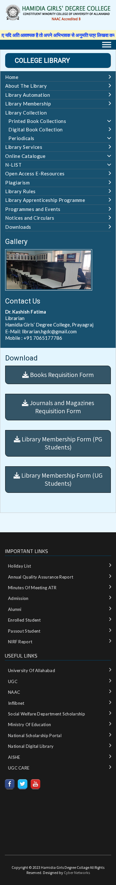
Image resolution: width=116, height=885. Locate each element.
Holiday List (19, 566)
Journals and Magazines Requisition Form (61, 407)
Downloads (18, 227)
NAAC (14, 692)
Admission (18, 598)
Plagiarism (17, 182)
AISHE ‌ (14, 757)
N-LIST (13, 165)
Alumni (15, 609)
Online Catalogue (25, 156)
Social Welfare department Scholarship (46, 713)
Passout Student (24, 631)
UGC (12, 681)
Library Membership (28, 103)
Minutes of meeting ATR (32, 587)
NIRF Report (20, 641)
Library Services (23, 147)
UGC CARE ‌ (19, 767)
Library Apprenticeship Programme (45, 200)
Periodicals (21, 138)
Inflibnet (16, 703)
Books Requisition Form (61, 375)
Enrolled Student (24, 620)
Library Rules (20, 191)
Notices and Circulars (29, 218)
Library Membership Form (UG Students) (61, 479)
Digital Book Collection (35, 129)
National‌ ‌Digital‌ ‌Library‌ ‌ (31, 746)
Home (11, 77)
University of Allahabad (31, 670)
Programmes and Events (33, 209)
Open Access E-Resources (35, 173)
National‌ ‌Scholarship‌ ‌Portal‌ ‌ (35, 735)
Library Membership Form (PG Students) (61, 443)
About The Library (26, 86)
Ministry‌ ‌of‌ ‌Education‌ (29, 724)
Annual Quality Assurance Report (40, 577)
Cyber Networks (77, 872)
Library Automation (27, 95)
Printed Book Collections (37, 121)
